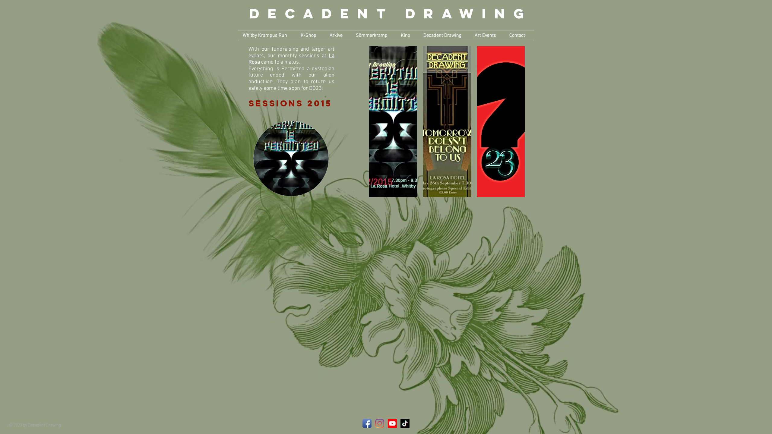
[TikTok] (405, 423)
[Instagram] (379, 423)
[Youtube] (392, 423)
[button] (267, 35)
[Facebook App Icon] (367, 423)
